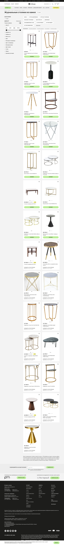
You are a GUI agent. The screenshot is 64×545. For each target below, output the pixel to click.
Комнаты (40, 485)
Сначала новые (53, 28)
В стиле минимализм (28, 25)
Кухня (21, 7)
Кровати (27, 495)
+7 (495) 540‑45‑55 (56, 0)
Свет (27, 500)
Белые (25, 17)
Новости (52, 496)
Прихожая (30, 7)
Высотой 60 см (39, 19)
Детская (47, 7)
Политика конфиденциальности (31, 540)
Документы (53, 495)
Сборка (52, 491)
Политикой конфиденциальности (39, 469)
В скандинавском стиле (29, 22)
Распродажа (56, 7)
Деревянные (47, 19)
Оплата (52, 488)
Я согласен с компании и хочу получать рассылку (37, 470)
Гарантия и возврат (55, 493)
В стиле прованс (40, 22)
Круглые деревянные (33, 17)
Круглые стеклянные (44, 17)
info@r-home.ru (14, 489)
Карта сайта (41, 540)
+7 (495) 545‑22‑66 (15, 499)
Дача (40, 495)
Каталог (28, 485)
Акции (27, 503)
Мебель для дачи (29, 498)
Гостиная (16, 7)
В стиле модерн (49, 22)
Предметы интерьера (30, 501)
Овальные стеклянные (28, 19)
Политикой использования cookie (25, 542)
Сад (44, 7)
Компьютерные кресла (30, 493)
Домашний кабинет (37, 7)
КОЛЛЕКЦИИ (28, 506)
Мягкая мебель (28, 488)
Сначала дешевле (32, 28)
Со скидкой (47, 28)
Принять (56, 542)
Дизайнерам (53, 504)
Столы (27, 490)
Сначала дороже (40, 28)
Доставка (53, 490)
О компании (53, 486)
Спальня (25, 7)
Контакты (53, 485)
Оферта (22, 540)
